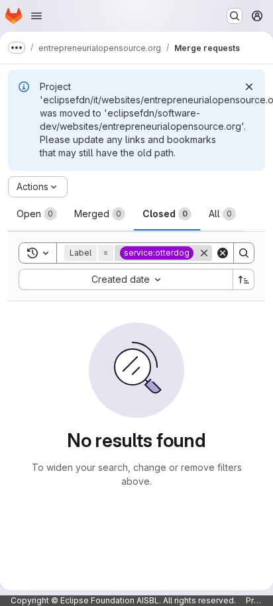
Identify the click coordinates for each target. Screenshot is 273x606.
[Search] (243, 253)
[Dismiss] (249, 87)
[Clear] (223, 253)
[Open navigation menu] (36, 15)
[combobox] (126, 279)
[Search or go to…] (235, 16)
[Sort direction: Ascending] (243, 279)
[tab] (37, 213)
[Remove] (204, 253)
